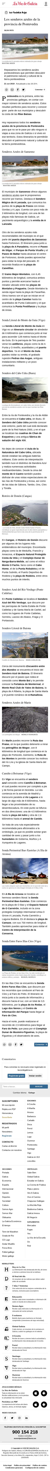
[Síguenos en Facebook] (5, 1418)
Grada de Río (8, 1236)
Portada (5, 1172)
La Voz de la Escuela (36, 1238)
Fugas (30, 1229)
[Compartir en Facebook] (17, 89)
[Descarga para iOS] (36, 1393)
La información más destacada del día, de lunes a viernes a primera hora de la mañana (29, 1269)
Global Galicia (33, 1177)
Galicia (5, 1177)
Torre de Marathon (10, 1232)
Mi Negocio (32, 1217)
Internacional (7, 1189)
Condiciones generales (14, 1468)
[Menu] (3, 3)
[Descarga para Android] (44, 1393)
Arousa (30, 1112)
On (28, 1242)
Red (29, 1246)
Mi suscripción (8, 1105)
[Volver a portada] (25, 3)
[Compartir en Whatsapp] (6, 89)
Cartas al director (9, 1146)
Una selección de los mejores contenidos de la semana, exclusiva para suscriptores (29, 1288)
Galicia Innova (33, 1213)
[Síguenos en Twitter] (12, 1418)
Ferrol (29, 1128)
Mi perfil (5, 1128)
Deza (29, 1124)
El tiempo (6, 1225)
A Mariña (31, 1108)
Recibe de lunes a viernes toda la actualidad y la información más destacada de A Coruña (29, 1338)
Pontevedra (32, 1145)
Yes (29, 1234)
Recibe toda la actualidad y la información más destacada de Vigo (29, 1368)
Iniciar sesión (35, 1076)
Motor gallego (8, 1256)
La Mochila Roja (34, 1205)
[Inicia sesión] (45, 3)
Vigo (29, 1153)
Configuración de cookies (35, 1468)
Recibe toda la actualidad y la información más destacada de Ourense (29, 1377)
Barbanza (31, 1116)
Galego (31, 1093)
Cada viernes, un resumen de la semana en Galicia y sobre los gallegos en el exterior (28, 1329)
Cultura (5, 1205)
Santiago (31, 1149)
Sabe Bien (31, 1172)
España (5, 1185)
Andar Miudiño (8, 1244)
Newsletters (7, 1132)
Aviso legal (7, 1465)
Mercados (31, 1225)
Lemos (30, 1132)
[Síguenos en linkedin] (26, 1418)
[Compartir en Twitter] (23, 89)
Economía (6, 1181)
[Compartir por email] (12, 89)
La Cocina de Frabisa (36, 1185)
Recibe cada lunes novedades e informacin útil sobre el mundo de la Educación (29, 1299)
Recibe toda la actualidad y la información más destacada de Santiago (29, 1358)
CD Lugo (6, 1240)
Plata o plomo (33, 1189)
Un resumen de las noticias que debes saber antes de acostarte (28, 1279)
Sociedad (6, 1201)
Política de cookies (40, 1465)
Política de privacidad (22, 1465)
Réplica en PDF (9, 1109)
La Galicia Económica (11, 1221)
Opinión (5, 1193)
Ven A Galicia (33, 1193)
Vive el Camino (33, 1197)
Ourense (31, 1141)
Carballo (30, 1120)
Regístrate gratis (16, 1076)
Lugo (29, 1137)
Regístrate (7, 1136)
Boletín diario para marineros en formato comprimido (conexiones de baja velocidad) (28, 1318)
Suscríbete (7, 1117)
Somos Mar (7, 1213)
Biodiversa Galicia (35, 1209)
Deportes (6, 1197)
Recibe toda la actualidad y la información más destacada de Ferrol (29, 1347)
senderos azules (10, 195)
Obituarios (6, 1217)
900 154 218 (25, 1431)
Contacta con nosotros (12, 1150)
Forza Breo (7, 1248)
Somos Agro (7, 1209)
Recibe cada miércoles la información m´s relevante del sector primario (27, 1308)
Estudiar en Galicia (35, 1181)
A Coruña (31, 1104)
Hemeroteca (7, 1113)
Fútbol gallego (8, 1252)
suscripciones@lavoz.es (25, 1438)
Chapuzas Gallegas (35, 1201)
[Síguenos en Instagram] (19, 1418)
